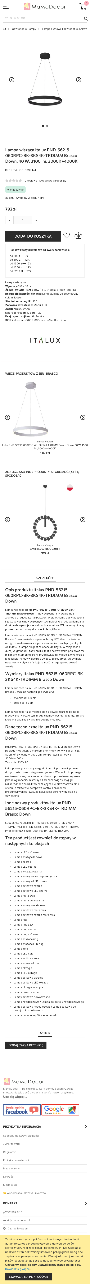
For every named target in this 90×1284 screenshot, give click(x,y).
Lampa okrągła (23, 968)
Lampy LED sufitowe (26, 852)
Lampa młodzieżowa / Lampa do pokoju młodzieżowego (49, 1001)
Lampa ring (20, 919)
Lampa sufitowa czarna (28, 886)
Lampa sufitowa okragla (28, 977)
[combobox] (45, 18)
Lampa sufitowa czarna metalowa (34, 915)
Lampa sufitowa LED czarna (31, 890)
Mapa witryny (11, 1168)
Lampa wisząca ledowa (28, 857)
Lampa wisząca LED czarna (30, 881)
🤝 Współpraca (12, 1193)
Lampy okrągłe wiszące (28, 987)
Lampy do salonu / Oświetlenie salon (36, 1015)
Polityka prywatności (16, 1160)
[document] (45, 1259)
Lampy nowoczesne (26, 992)
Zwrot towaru (11, 1143)
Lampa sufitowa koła (26, 958)
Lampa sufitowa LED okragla (31, 982)
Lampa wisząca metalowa (29, 905)
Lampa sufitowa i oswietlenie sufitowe (65, 28)
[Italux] (45, 355)
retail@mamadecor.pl (16, 1220)
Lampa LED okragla (25, 972)
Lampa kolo (21, 948)
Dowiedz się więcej (17, 1269)
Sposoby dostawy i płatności (21, 1135)
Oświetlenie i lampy (24, 28)
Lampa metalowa (24, 895)
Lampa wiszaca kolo (26, 963)
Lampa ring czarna (25, 929)
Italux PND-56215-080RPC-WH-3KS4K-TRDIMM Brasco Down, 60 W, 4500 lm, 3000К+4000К (45, 445)
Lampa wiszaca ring (26, 939)
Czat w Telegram (18, 1228)
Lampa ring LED (23, 924)
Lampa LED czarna (25, 866)
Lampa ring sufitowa (26, 934)
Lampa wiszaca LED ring (29, 943)
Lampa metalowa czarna (29, 900)
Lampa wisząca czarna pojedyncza (35, 876)
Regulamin (9, 1152)
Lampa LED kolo (23, 953)
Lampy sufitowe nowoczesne (32, 997)
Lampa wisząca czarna (28, 871)
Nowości (8, 1176)
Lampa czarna (22, 861)
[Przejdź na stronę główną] (4, 28)
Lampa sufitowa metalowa (30, 910)
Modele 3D (10, 1184)
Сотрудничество (35, 1193)
